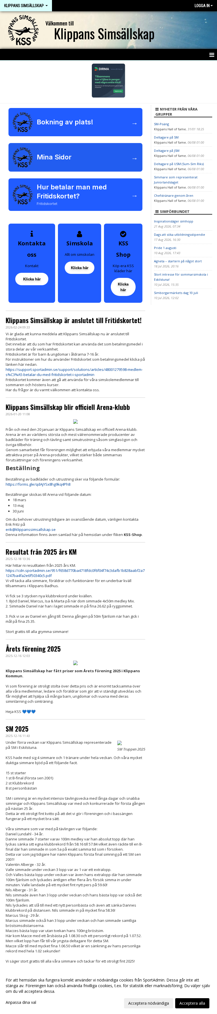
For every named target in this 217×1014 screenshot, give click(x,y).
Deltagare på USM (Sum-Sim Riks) (179, 164)
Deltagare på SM (166, 137)
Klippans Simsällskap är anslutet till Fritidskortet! (74, 320)
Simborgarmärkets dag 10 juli (176, 293)
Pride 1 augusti (165, 248)
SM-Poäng (161, 124)
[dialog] (108, 991)
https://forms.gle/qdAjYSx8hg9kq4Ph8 (38, 484)
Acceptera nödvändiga (148, 1003)
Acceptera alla (192, 1003)
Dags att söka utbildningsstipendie (179, 234)
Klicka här (32, 279)
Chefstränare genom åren (173, 195)
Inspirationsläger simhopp (173, 221)
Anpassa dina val (21, 1002)
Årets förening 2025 (33, 649)
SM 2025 (17, 729)
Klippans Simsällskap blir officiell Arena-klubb (68, 407)
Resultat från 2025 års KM (41, 552)
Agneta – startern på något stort (178, 261)
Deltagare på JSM (166, 150)
